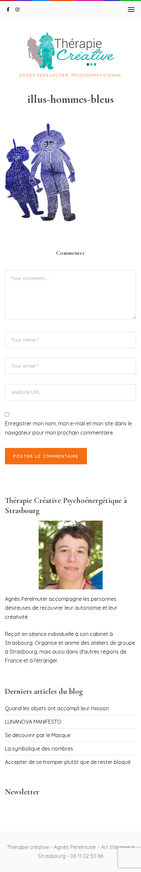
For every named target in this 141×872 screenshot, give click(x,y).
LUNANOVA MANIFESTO (33, 721)
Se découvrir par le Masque (37, 735)
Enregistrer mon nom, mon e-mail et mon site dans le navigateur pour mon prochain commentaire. (68, 428)
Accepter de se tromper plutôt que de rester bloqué (68, 762)
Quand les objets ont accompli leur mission (57, 708)
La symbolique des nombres (39, 748)
